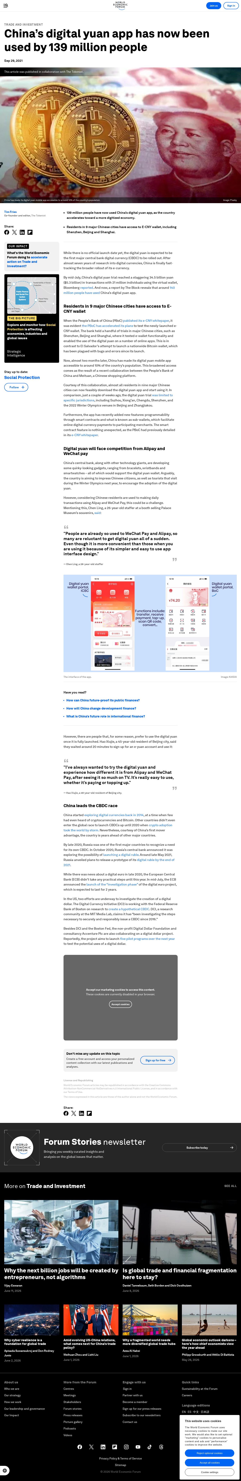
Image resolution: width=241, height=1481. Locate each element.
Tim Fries (10, 212)
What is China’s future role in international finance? (105, 716)
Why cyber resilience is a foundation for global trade (25, 1342)
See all (230, 1186)
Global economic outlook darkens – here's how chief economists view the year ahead (209, 1344)
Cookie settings (209, 1472)
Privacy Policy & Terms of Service (120, 1458)
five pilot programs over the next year (147, 939)
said (97, 513)
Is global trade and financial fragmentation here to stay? (180, 1273)
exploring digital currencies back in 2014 (114, 815)
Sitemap (120, 1465)
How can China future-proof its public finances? (103, 700)
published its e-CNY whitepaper (146, 320)
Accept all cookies (210, 1462)
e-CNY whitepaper (84, 435)
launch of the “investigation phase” (112, 884)
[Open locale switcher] (4, 1470)
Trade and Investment (23, 24)
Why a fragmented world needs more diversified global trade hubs (149, 1342)
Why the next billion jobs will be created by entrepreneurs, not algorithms (61, 1273)
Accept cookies (120, 1004)
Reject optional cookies (209, 1453)
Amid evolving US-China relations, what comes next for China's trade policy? (90, 1344)
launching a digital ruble (120, 855)
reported (86, 287)
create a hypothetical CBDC (129, 909)
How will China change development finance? (101, 708)
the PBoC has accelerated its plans (107, 326)
